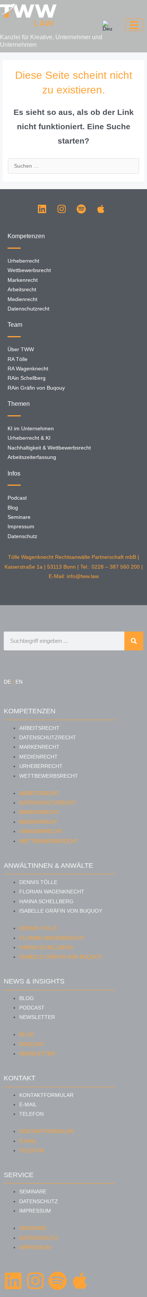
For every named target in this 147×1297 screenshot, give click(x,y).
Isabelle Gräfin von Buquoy (60, 911)
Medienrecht (38, 757)
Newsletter (37, 1017)
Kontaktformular (46, 1095)
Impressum (35, 1211)
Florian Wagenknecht (51, 892)
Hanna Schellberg (46, 901)
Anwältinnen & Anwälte (48, 865)
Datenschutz (38, 1201)
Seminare (32, 1192)
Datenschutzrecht (47, 737)
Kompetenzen (29, 711)
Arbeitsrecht (39, 728)
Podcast (31, 1008)
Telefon (31, 1114)
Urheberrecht (41, 766)
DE (7, 682)
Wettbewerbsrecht (48, 776)
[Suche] (133, 641)
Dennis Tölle (38, 882)
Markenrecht (39, 747)
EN (19, 682)
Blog (26, 998)
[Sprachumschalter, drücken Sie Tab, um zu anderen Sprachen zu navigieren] (107, 26)
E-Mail (28, 1104)
